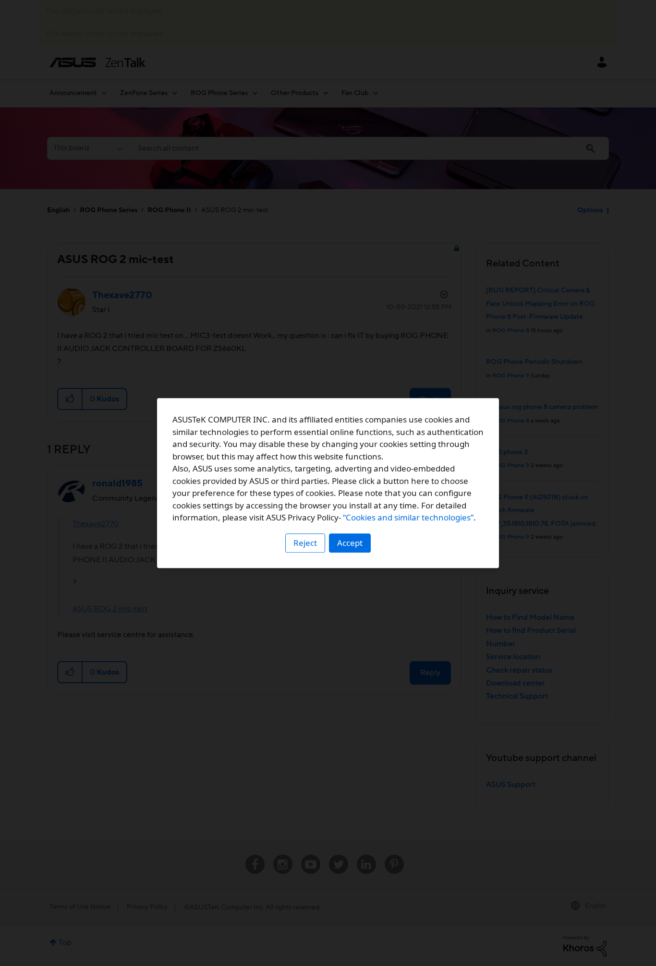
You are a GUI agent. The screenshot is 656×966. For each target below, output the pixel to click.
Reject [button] (305, 542)
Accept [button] (350, 542)
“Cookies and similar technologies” (408, 517)
